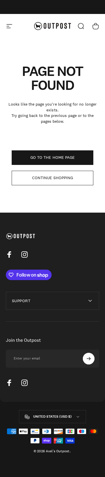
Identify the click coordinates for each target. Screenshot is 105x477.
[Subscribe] (88, 358)
